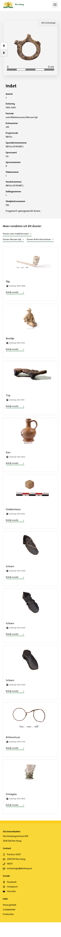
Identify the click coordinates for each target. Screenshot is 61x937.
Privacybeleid (9, 904)
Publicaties (8, 914)
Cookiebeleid (9, 909)
